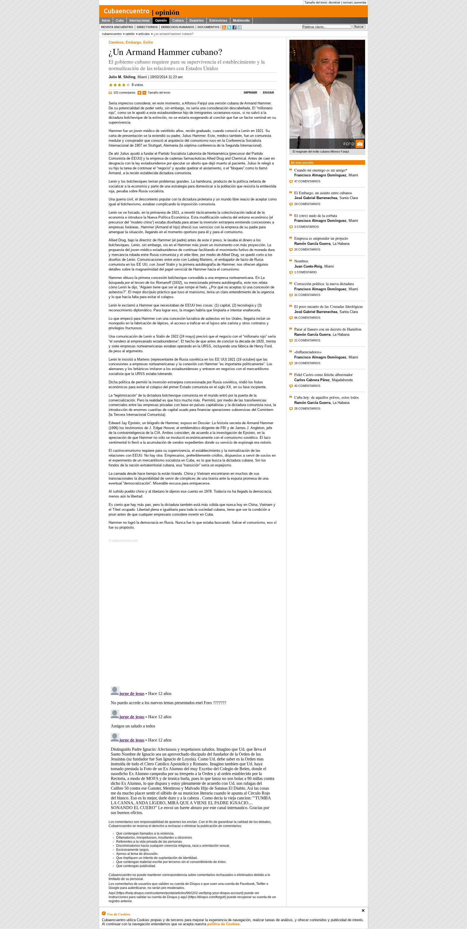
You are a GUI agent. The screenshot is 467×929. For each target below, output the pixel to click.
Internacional (139, 20)
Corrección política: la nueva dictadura (324, 283)
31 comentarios (307, 295)
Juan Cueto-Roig (308, 266)
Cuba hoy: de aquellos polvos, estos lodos (326, 397)
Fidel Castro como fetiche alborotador (323, 374)
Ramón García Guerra (312, 244)
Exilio (148, 42)
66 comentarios (307, 317)
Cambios (116, 42)
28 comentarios (307, 408)
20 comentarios (307, 249)
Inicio (106, 20)
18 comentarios (307, 363)
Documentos (208, 27)
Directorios (147, 27)
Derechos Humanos (177, 27)
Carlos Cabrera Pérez (312, 380)
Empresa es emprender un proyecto (321, 238)
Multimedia (241, 20)
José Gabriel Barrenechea (315, 198)
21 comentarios (307, 340)
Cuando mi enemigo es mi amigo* (320, 170)
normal (347, 2)
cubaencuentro (112, 33)
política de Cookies (223, 924)
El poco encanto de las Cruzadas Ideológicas (328, 306)
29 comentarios (307, 204)
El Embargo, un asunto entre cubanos (323, 192)
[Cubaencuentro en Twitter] (229, 27)
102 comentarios (124, 92)
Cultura (178, 20)
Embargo (133, 42)
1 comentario (305, 272)
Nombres (301, 260)
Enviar (268, 92)
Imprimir (250, 92)
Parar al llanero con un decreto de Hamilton (327, 329)
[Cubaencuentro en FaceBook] (234, 27)
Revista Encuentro (117, 27)
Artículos (144, 33)
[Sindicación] (224, 27)
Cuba (120, 20)
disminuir (334, 2)
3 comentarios (306, 226)
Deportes (196, 20)
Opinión (161, 20)
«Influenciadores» (308, 351)
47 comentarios (307, 181)
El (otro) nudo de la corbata (315, 215)
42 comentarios (307, 385)
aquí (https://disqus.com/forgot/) (203, 897)
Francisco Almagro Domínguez (320, 175)
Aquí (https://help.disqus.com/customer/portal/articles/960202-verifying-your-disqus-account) (176, 893)
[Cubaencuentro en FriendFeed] (239, 27)
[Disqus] (193, 613)
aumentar (360, 2)
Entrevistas (218, 20)
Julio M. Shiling (122, 77)
